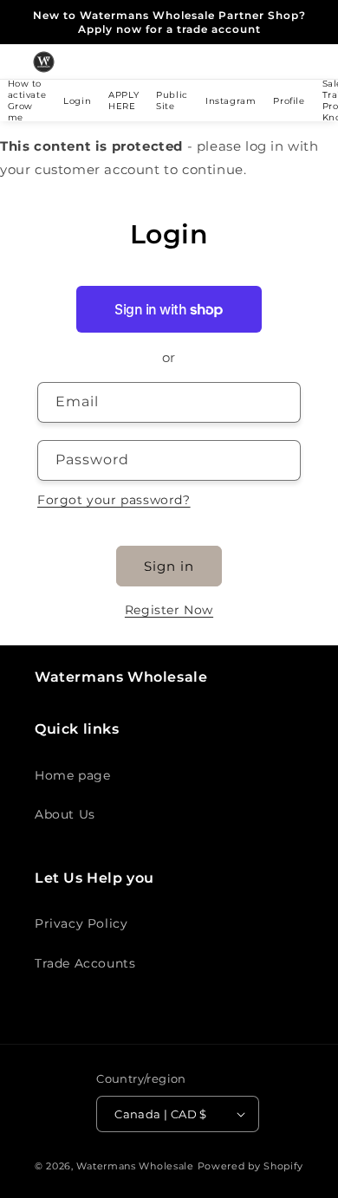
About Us (65, 814)
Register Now (169, 610)
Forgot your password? (114, 500)
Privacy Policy (81, 923)
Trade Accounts (85, 963)
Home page (72, 775)
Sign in (169, 566)
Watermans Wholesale (134, 1166)
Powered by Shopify (251, 1166)
